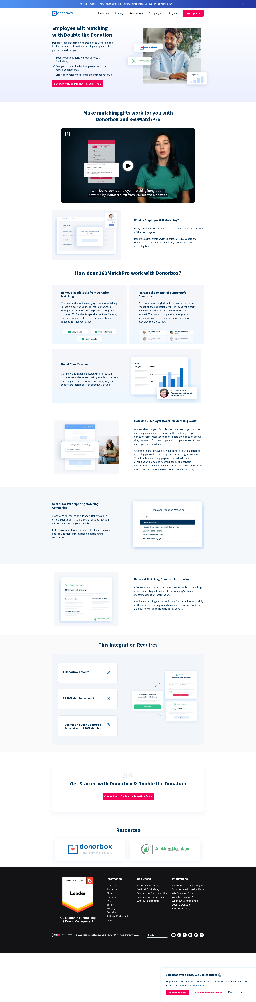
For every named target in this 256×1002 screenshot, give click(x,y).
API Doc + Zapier (181, 908)
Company (154, 13)
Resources (135, 13)
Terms (110, 904)
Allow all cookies (177, 992)
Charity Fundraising (148, 900)
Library (111, 920)
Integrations (180, 878)
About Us (112, 889)
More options (235, 992)
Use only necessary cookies (208, 992)
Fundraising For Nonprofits (152, 893)
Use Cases (144, 878)
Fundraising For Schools (150, 896)
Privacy (111, 908)
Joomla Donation (181, 904)
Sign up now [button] (193, 13)
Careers (111, 896)
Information (114, 878)
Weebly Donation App (184, 896)
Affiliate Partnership (118, 916)
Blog (109, 893)
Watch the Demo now (160, 3)
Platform (103, 13)
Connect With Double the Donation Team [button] (77, 84)
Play (128, 166)
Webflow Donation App (185, 900)
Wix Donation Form (182, 893)
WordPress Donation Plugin (187, 885)
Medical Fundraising (148, 889)
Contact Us (113, 885)
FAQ (109, 900)
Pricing (119, 13)
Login (172, 13)
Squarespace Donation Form (188, 889)
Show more (199, 985)
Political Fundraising (148, 885)
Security (111, 912)
